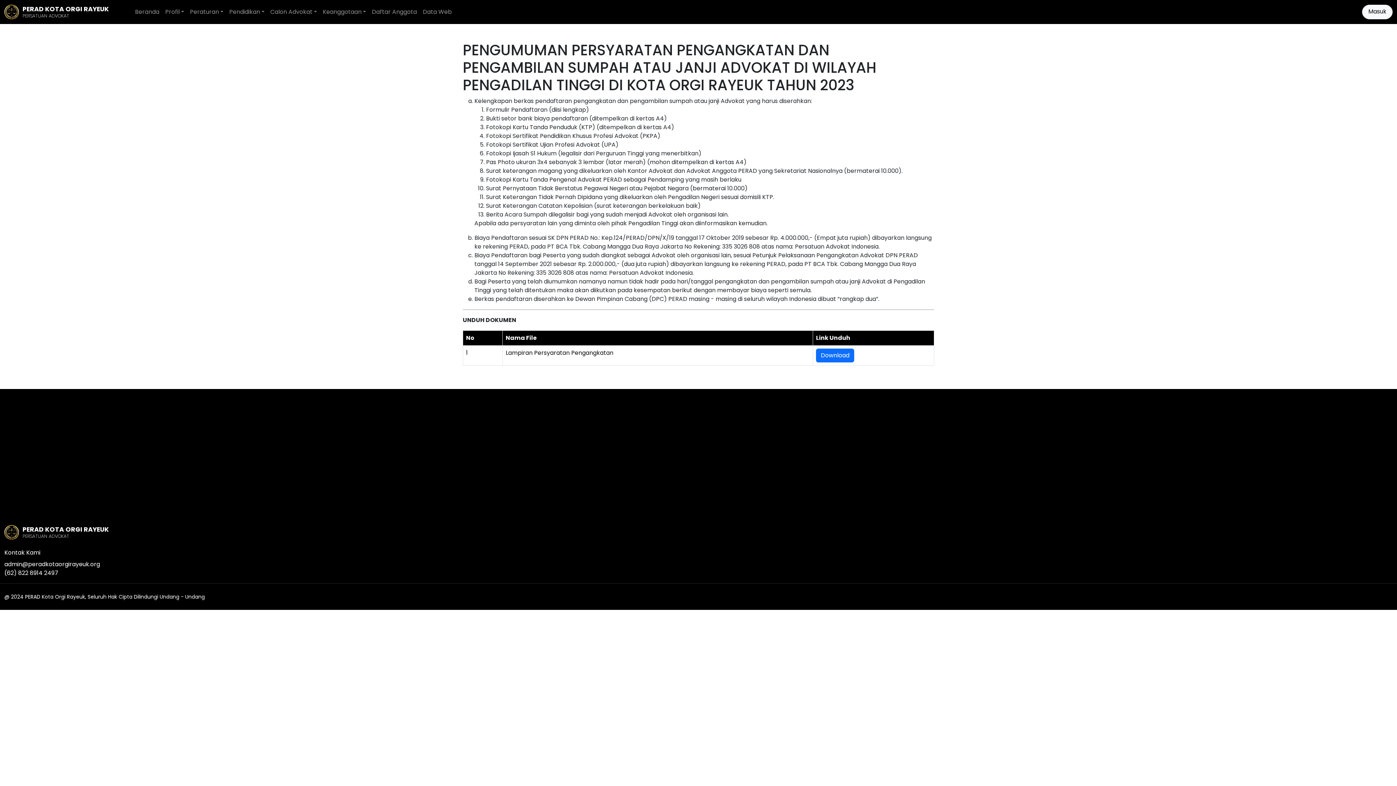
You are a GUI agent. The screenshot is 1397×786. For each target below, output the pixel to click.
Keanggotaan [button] (342, 12)
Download (835, 355)
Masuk (1377, 11)
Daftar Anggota (394, 12)
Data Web (437, 12)
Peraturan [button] (204, 12)
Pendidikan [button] (244, 12)
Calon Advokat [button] (291, 12)
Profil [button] (172, 12)
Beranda (147, 12)
